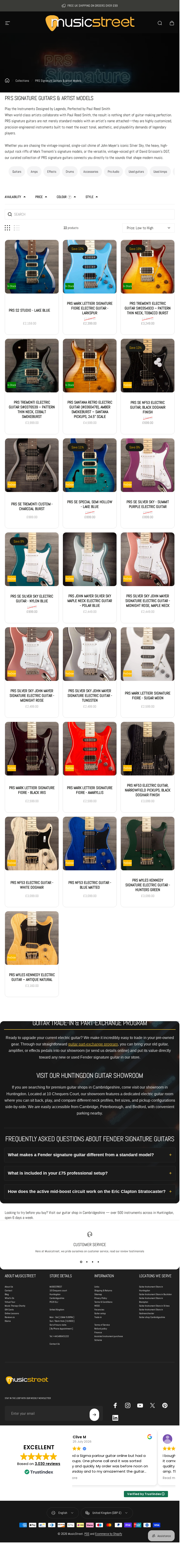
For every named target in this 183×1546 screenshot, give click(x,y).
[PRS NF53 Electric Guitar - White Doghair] (32, 843)
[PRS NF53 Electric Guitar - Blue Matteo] (90, 843)
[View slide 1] (81, 1262)
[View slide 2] (87, 1262)
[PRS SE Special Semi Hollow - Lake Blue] (90, 465)
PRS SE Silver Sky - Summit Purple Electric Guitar (148, 504)
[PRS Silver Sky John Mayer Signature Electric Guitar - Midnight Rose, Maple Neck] (147, 559)
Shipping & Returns (103, 1290)
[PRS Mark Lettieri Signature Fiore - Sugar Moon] (147, 654)
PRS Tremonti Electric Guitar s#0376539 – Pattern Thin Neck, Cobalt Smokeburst (32, 409)
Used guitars (136, 171)
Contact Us (55, 1343)
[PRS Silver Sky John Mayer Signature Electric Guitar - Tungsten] (90, 654)
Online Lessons (12, 1313)
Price (39, 196)
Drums (70, 171)
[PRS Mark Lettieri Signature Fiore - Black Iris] (32, 749)
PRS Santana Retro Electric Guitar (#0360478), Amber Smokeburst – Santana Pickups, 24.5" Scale (89, 409)
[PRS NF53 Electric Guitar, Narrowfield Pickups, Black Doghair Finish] (147, 749)
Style (89, 196)
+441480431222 (61, 1336)
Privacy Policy (100, 1298)
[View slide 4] (98, 1262)
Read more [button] (86, 1478)
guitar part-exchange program (93, 1044)
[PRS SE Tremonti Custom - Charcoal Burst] (32, 465)
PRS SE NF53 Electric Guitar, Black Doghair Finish (147, 407)
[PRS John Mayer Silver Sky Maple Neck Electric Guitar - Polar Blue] (90, 559)
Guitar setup (100, 1313)
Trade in (98, 1317)
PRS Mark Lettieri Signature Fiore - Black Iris (32, 790)
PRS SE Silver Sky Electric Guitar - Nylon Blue (31, 599)
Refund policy (100, 1328)
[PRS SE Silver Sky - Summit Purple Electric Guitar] (147, 465)
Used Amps (160, 171)
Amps (34, 171)
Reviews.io (10, 1317)
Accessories (90, 171)
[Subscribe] (94, 1415)
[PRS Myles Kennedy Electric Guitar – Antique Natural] (32, 938)
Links (96, 1286)
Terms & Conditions (103, 1301)
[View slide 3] (93, 1262)
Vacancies (99, 1309)
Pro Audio (113, 171)
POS (86, 1534)
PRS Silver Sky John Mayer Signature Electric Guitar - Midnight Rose (32, 695)
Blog (7, 1294)
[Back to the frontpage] (7, 80)
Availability (13, 196)
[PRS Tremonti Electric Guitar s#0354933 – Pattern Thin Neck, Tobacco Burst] (147, 267)
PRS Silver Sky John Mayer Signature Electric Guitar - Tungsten (89, 695)
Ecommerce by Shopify (108, 1534)
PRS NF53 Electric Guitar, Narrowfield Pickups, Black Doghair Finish (147, 790)
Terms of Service (102, 1324)
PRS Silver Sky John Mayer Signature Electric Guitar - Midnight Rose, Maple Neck (147, 601)
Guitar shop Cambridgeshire (152, 1317)
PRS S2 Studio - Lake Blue (29, 310)
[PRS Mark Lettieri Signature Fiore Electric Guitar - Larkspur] (90, 267)
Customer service (89, 1244)
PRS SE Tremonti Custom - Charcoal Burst (32, 506)
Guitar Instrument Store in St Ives (154, 1305)
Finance (98, 1332)
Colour (61, 196)
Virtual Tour (10, 1301)
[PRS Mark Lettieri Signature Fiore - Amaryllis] (90, 749)
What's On (9, 1298)
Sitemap (98, 1294)
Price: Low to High (140, 227)
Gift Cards (9, 1309)
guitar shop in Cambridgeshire (83, 1212)
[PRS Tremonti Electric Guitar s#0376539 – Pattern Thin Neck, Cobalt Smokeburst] (32, 366)
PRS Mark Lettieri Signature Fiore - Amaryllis (89, 790)
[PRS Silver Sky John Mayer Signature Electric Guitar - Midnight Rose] (32, 654)
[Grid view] (7, 228)
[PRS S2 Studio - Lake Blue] (32, 267)
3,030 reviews (47, 1463)
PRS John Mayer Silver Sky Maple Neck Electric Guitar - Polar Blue (89, 601)
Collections (22, 81)
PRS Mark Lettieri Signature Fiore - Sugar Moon (147, 695)
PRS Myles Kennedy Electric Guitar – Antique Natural (32, 977)
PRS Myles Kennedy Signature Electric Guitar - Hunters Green (147, 885)
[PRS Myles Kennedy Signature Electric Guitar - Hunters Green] (147, 843)
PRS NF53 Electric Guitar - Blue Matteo (89, 885)
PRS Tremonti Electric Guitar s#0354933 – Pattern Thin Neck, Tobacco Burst (148, 308)
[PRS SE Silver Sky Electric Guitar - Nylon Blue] (32, 559)
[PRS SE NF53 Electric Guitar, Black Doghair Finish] (147, 366)
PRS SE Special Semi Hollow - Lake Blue (89, 504)
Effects (51, 171)
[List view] (17, 228)
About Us (9, 1286)
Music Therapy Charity (15, 1305)
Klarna (8, 1321)
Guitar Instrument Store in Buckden (155, 1294)
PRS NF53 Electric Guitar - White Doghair (31, 885)
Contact (8, 1290)
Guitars (16, 171)
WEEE (97, 1305)
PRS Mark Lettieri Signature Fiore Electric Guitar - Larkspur (89, 308)
